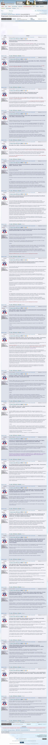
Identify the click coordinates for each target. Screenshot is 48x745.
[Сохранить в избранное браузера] (27, 38)
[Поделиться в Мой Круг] (23, 38)
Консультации (20, 6)
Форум (6, 6)
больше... (24, 2)
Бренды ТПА (42, 6)
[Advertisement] (24, 28)
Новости (9, 6)
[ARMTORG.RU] (8, 2)
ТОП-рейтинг (14, 8)
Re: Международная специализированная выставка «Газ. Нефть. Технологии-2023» (25, 57)
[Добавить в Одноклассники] (24, 38)
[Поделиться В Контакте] (26, 38)
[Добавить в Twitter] (25, 38)
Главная (2, 6)
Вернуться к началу (3, 87)
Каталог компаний (8, 8)
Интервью (37, 6)
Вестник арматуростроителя (27, 6)
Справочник (3, 8)
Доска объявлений (14, 6)
